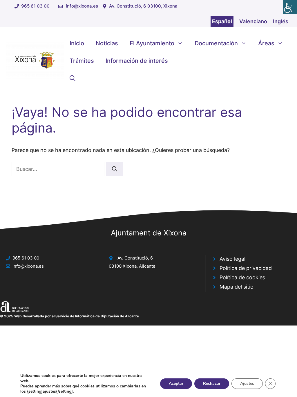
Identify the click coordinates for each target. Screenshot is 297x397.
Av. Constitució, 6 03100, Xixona (143, 6)
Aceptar (176, 383)
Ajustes (247, 383)
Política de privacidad (246, 268)
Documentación (216, 43)
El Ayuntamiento (152, 43)
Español (222, 21)
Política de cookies (242, 277)
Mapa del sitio (236, 287)
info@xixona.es (82, 6)
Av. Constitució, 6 (135, 258)
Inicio (77, 43)
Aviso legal (232, 259)
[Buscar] (114, 169)
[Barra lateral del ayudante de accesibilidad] (290, 7)
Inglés (280, 21)
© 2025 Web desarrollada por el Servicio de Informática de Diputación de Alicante (69, 316)
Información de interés (137, 60)
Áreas (266, 43)
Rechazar (211, 383)
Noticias (107, 43)
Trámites (82, 60)
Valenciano (253, 21)
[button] (72, 78)
